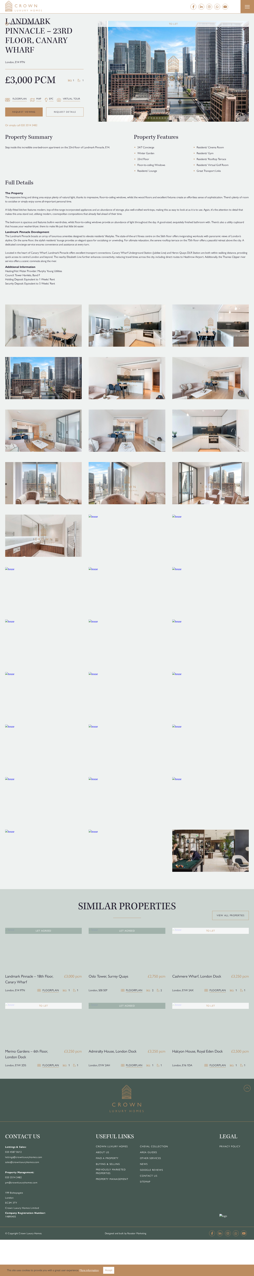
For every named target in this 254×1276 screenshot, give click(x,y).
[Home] (30, 6)
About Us (102, 1152)
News (144, 1164)
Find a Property (107, 1158)
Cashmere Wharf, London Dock (196, 976)
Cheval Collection (154, 1146)
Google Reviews (151, 1170)
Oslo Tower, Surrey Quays (108, 976)
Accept (108, 1270)
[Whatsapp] (217, 7)
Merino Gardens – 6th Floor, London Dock (26, 1054)
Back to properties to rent (26, 23)
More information (89, 1270)
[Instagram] (209, 7)
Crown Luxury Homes (112, 1146)
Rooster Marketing (136, 1233)
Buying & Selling (108, 1164)
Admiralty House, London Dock (113, 1051)
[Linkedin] (201, 7)
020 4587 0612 (13, 1152)
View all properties (230, 915)
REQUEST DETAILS (65, 112)
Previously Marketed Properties (111, 1171)
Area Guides (148, 1152)
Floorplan (20, 98)
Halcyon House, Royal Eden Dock (197, 1051)
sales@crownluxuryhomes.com (22, 1162)
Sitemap (145, 1181)
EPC (51, 98)
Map (38, 98)
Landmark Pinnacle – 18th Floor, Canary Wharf (29, 979)
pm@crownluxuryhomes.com (21, 1182)
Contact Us (148, 1175)
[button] (247, 6)
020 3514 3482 (29, 125)
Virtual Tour (71, 98)
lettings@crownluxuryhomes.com (23, 1157)
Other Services (150, 1158)
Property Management (112, 1179)
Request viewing (23, 112)
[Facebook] (193, 7)
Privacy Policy (230, 1146)
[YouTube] (225, 7)
